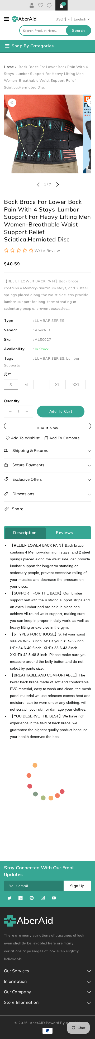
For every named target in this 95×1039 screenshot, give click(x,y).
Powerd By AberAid (63, 1023)
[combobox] (55, 30)
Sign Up (77, 885)
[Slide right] (57, 185)
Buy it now (47, 427)
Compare (49, 5)
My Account (30, 5)
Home (9, 67)
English (80, 19)
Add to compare (64, 438)
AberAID (42, 330)
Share (17, 508)
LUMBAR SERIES (49, 320)
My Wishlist (40, 5)
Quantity (12, 401)
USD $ (61, 19)
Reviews (64, 532)
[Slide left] (38, 185)
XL (57, 384)
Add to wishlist (25, 438)
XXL (76, 384)
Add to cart (60, 411)
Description (25, 532)
